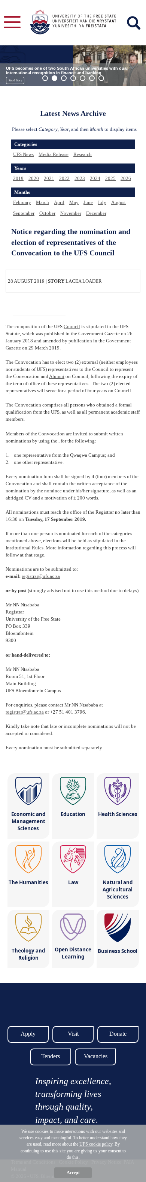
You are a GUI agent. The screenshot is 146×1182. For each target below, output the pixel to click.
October (47, 213)
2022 (64, 178)
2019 (18, 178)
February (22, 202)
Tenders (50, 1056)
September (23, 213)
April (59, 202)
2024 (95, 178)
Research (82, 154)
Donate (118, 1033)
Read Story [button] (15, 80)
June (88, 202)
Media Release (54, 154)
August (118, 202)
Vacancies (95, 1056)
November (70, 213)
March (42, 202)
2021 (49, 178)
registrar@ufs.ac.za (41, 576)
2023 (79, 178)
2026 (126, 178)
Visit (73, 1033)
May (74, 202)
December (96, 213)
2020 (33, 178)
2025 (110, 178)
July (102, 202)
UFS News (23, 154)
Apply (28, 1033)
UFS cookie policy (95, 1144)
